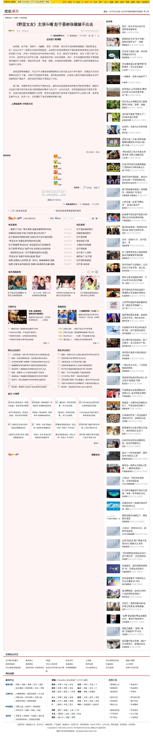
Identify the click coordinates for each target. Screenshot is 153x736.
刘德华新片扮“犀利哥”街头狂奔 (73, 358)
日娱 (39, 710)
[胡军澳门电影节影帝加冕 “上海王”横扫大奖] (89, 426)
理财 (65, 688)
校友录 (96, 704)
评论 (71, 684)
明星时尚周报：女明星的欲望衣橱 (23, 336)
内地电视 (23, 18)
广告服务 (57, 724)
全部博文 (132, 724)
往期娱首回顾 (34, 719)
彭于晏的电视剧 (83, 260)
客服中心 (66, 724)
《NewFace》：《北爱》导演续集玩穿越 (78, 336)
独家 (27, 710)
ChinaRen (26, 2)
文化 (79, 701)
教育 (79, 697)
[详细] (45, 320)
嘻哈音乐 (19, 710)
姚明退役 (29, 664)
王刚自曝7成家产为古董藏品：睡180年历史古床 (80, 380)
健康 (65, 701)
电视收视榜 (31, 701)
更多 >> (46, 343)
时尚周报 (29, 697)
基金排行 (134, 684)
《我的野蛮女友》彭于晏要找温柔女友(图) (28, 252)
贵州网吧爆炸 (71, 668)
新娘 (65, 697)
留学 (91, 697)
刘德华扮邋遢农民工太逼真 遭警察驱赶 (76, 365)
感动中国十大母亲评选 (35, 668)
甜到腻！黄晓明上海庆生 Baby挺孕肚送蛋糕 (29, 387)
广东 (77, 710)
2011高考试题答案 (13, 668)
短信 (67, 714)
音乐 (35, 684)
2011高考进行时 (112, 660)
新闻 (53, 684)
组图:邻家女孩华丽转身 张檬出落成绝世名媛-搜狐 (32, 264)
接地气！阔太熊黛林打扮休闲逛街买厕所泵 (29, 380)
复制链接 (73, 36)
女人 (106, 2)
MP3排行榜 (135, 697)
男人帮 (146, 11)
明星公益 (19, 707)
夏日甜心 (29, 660)
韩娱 (33, 710)
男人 (71, 704)
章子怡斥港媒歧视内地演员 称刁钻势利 (76, 369)
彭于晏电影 (81, 248)
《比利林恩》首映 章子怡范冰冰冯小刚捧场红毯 (31, 355)
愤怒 (59, 174)
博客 (127, 2)
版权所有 (102, 728)
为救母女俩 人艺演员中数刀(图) (73, 362)
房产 (100, 2)
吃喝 (71, 701)
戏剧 (41, 684)
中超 (91, 684)
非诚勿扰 (109, 664)
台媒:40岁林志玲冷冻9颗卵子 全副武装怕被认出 (80, 383)
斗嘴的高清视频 (83, 245)
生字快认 (114, 717)
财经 (53, 688)
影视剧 (92, 692)
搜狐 (19, 2)
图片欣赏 (134, 701)
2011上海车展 (51, 664)
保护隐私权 (84, 724)
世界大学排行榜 (132, 668)
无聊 (59, 185)
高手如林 (89, 664)
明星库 (18, 716)
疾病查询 (114, 701)
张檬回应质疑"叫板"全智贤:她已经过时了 (27, 233)
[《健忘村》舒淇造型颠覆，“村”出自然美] (65, 404)
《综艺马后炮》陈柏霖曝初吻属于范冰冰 (78, 332)
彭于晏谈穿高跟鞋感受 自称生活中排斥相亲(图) (31, 237)
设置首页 (21, 724)
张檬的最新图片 (83, 233)
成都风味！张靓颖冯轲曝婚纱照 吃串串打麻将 (30, 376)
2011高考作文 (91, 668)
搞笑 (59, 179)
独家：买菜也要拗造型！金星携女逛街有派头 (29, 358)
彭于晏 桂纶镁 (83, 264)
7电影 (48, 660)
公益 (65, 684)
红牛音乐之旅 (115, 11)
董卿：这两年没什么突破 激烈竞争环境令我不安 (80, 355)
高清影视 (29, 688)
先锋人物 (38, 697)
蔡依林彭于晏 (82, 241)
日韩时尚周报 (15, 340)
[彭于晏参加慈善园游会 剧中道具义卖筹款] (90, 282)
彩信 (79, 714)
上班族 (88, 660)
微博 (133, 2)
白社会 (89, 188)
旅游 (53, 701)
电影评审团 (20, 701)
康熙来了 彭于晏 (84, 256)
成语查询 (114, 692)
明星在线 (19, 697)
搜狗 (47, 2)
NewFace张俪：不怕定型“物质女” (23, 332)
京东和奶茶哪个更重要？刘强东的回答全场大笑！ (31, 362)
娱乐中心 (10, 680)
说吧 (73, 717)
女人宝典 (134, 714)
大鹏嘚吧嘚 (20, 694)
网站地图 (114, 724)
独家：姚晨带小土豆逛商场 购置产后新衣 (28, 373)
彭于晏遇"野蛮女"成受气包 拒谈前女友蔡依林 (30, 248)
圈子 (60, 710)
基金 (71, 688)
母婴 (60, 697)
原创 (91, 701)
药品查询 (134, 688)
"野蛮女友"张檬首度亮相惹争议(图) (25, 241)
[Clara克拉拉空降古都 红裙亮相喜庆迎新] (89, 404)
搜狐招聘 (48, 724)
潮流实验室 (31, 694)
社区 (36, 688)
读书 (85, 701)
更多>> (96, 443)
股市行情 (114, 697)
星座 (71, 697)
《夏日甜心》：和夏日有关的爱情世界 (77, 340)
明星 (18, 684)
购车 (60, 692)
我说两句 (145, 2)
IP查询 (133, 692)
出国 (85, 697)
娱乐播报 (19, 688)
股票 (60, 688)
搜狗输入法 (114, 684)
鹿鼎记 (61, 714)
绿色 (97, 701)
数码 (60, 704)
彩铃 (73, 714)
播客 (117, 2)
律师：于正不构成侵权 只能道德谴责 (75, 373)
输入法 (61, 717)
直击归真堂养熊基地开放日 (68, 210)
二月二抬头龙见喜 (18, 210)
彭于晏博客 (81, 237)
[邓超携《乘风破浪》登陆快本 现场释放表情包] (42, 404)
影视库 (26, 716)
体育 (70, 2)
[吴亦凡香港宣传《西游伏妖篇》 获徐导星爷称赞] (18, 404)
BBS (138, 2)
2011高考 (110, 668)
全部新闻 (123, 724)
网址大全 (114, 704)
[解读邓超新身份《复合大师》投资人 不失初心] (65, 426)
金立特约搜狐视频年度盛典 (132, 11)
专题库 (34, 716)
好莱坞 (28, 707)
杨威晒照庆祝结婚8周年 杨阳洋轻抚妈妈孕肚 (29, 365)
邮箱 (66, 710)
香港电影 (36, 707)
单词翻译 (134, 704)
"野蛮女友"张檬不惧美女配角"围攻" (25, 256)
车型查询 (134, 710)
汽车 (95, 2)
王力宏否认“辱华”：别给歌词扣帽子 (75, 376)
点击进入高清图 (53, 39)
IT (91, 2)
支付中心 (40, 724)
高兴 (59, 158)
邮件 (122, 2)
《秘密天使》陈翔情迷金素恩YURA (24, 329)
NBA (86, 684)
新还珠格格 (10, 664)
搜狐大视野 (130, 660)
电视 (16, 18)
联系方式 (74, 724)
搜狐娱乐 (8, 18)
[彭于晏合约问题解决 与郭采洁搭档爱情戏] (17, 282)
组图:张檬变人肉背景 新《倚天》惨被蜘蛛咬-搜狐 (32, 260)
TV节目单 (114, 714)
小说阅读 (134, 717)
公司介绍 (106, 724)
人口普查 (129, 664)
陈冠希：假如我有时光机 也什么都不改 (76, 387)
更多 (96, 188)
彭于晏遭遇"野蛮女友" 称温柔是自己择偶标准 (30, 245)
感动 (59, 169)
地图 (67, 717)
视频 (111, 2)
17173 (33, 2)
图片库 (41, 716)
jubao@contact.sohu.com (86, 731)
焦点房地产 (40, 2)
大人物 (41, 694)
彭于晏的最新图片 (84, 229)
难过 (59, 163)
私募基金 (69, 664)
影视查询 (114, 688)
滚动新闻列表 (21, 719)
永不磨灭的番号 (12, 660)
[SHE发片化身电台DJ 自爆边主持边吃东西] (65, 282)
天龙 (53, 714)
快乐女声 (69, 660)
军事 (60, 684)
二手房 (72, 692)
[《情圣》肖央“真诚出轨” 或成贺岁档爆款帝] (42, 426)
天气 (60, 701)
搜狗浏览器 (114, 710)
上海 (71, 710)
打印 (84, 36)
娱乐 (78, 2)
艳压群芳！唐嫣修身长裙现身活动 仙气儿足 (29, 369)
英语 (97, 697)
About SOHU (95, 724)
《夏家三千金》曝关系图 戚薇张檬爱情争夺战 (30, 229)
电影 (23, 684)
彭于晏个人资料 (83, 252)
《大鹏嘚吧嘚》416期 (87, 311)
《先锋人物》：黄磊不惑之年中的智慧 (77, 329)
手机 (65, 704)
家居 (65, 692)
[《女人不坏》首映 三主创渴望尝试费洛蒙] (41, 282)
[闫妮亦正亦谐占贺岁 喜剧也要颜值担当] (18, 426)
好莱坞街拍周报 (27, 340)
